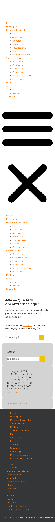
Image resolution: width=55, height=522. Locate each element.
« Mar (10, 392)
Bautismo (17, 61)
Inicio (9, 23)
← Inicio (27, 325)
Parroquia (11, 26)
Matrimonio (18, 79)
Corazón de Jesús (19, 430)
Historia (16, 51)
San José (15, 437)
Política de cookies (20, 455)
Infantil (16, 89)
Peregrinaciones (21, 54)
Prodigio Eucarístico (17, 30)
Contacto (11, 96)
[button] (27, 156)
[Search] (41, 337)
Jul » (16, 392)
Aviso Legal (16, 451)
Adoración (17, 37)
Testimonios (19, 47)
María (13, 434)
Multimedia (18, 44)
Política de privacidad (21, 458)
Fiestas (16, 33)
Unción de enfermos (23, 75)
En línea (17, 403)
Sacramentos (13, 58)
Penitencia (18, 72)
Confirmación (20, 65)
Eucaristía (17, 68)
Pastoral (10, 82)
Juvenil (16, 93)
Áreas (9, 86)
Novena (16, 40)
